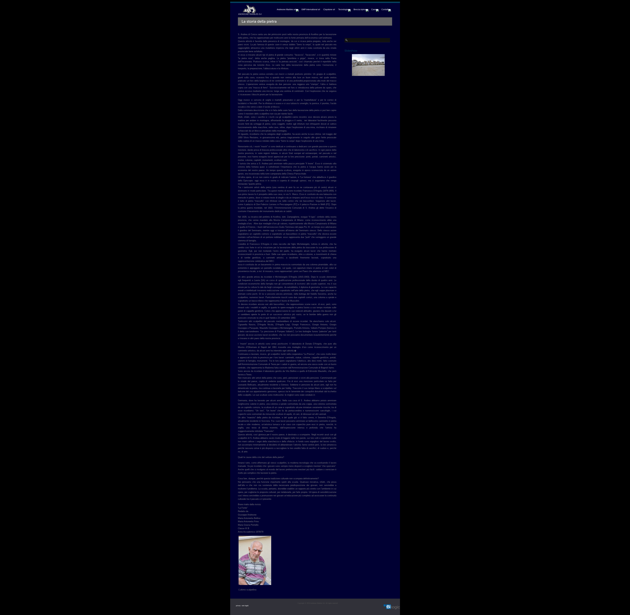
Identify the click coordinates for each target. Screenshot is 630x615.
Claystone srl (329, 9)
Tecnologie (343, 9)
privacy (238, 605)
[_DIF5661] (255, 584)
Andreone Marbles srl (286, 9)
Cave (373, 9)
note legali (245, 605)
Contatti (384, 9)
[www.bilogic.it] (392, 607)
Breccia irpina (360, 9)
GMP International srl (310, 9)
